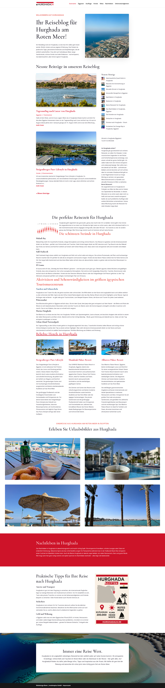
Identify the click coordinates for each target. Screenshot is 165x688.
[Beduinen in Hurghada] (103, 102)
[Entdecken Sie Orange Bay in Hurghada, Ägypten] (103, 127)
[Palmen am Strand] (122, 505)
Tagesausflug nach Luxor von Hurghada (55, 111)
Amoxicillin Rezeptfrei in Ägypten (117, 93)
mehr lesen (40, 125)
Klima (101, 4)
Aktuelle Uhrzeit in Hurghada (115, 89)
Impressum (67, 685)
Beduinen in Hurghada (113, 101)
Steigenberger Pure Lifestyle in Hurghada (56, 169)
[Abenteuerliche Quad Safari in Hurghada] (103, 79)
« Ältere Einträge (42, 193)
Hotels (96, 4)
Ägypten (81, 4)
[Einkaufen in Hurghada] (103, 119)
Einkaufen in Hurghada (113, 118)
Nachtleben (109, 4)
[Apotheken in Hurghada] (103, 98)
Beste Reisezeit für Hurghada (115, 105)
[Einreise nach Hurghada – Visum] (103, 123)
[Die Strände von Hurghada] (103, 115)
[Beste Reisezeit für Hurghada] (103, 106)
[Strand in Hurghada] (42, 505)
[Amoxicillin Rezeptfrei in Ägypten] (103, 94)
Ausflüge (89, 4)
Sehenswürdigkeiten (122, 4)
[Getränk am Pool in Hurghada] (122, 459)
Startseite (72, 4)
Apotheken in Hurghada (114, 97)
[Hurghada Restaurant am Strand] (42, 459)
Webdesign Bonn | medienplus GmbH (49, 685)
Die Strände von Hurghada (114, 114)
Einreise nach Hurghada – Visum (116, 122)
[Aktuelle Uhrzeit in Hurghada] (103, 90)
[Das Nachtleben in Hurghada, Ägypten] (103, 110)
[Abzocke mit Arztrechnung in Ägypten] (103, 84)
